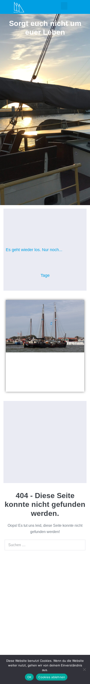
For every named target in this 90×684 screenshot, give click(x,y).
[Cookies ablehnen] (84, 669)
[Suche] (79, 545)
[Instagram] (32, 442)
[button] (64, 6)
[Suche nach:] (45, 545)
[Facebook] (59, 442)
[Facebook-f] (11, 623)
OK (29, 677)
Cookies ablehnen (51, 677)
